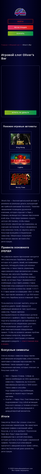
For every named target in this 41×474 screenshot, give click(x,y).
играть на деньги (20, 112)
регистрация (20, 27)
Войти (21, 21)
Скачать (20, 33)
